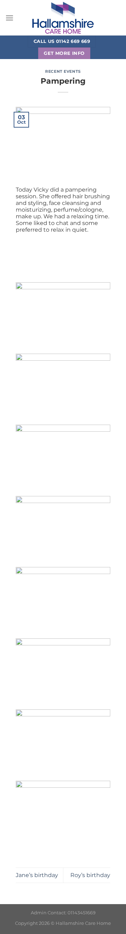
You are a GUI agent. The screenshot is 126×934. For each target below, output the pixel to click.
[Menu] (9, 17)
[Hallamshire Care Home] (63, 18)
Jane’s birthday (37, 875)
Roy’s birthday (90, 875)
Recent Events (62, 71)
